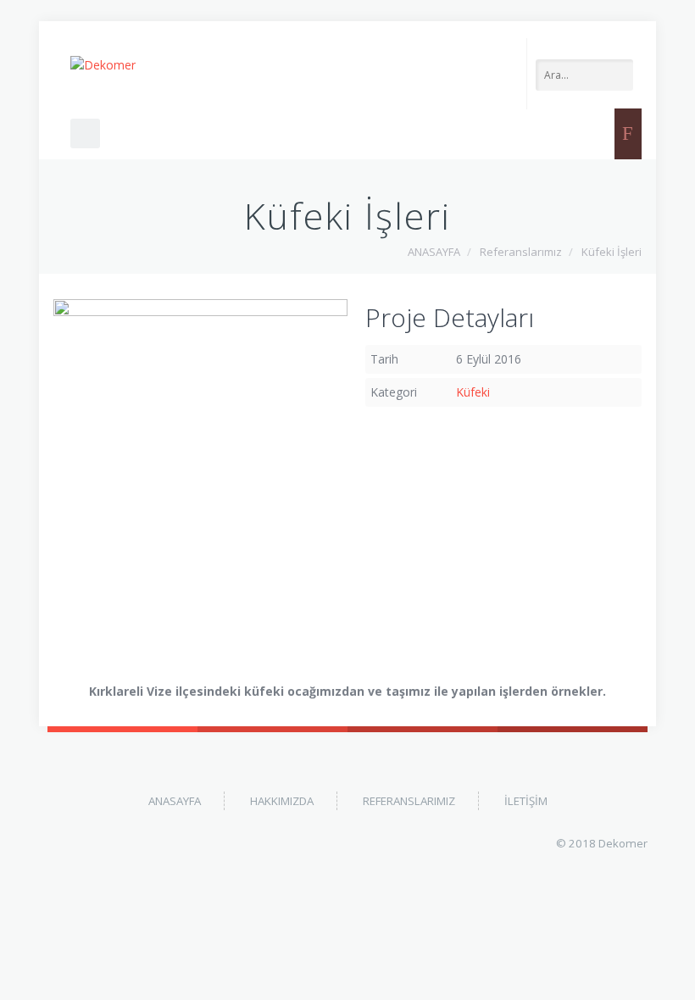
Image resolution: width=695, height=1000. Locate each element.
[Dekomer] (103, 65)
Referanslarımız (521, 251)
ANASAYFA (434, 251)
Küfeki (473, 392)
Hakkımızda (282, 800)
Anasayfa (174, 800)
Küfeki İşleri (611, 251)
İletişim (526, 800)
